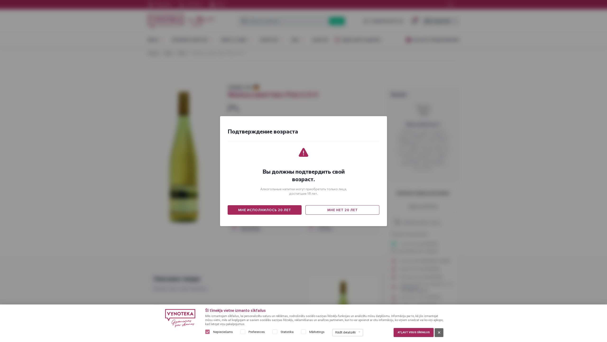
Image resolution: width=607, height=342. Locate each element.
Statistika (287, 332)
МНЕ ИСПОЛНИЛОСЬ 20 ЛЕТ (264, 210)
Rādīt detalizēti (345, 332)
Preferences (256, 332)
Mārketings (317, 332)
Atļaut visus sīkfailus (414, 332)
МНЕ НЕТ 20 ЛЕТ (342, 210)
